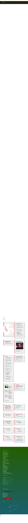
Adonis (8, 169)
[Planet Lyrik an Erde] (20, 416)
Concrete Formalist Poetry (6, 472)
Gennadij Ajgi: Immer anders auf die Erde (11, 42)
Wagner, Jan (12, 14)
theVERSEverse (5, 471)
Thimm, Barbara (17, 137)
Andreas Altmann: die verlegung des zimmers (12, 259)
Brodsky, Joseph (9, 199)
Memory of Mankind (5, 468)
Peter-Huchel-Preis (5, 467)
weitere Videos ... (7, 400)
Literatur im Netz (5, 469)
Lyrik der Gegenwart (5, 456)
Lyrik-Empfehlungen (5, 454)
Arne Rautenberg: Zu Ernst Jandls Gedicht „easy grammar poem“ (20, 327)
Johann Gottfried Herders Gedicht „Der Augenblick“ (7, 484)
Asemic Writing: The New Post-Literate (8, 473)
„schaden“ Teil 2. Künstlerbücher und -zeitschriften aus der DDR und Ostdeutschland (10, 392)
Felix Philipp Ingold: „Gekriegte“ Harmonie (8, 379)
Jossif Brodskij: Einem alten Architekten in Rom (12, 198)
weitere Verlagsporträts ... (8, 409)
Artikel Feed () (7, 415)
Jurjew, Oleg (8, 289)
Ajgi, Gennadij (9, 43)
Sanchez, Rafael (17, 169)
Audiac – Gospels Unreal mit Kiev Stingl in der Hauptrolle (10, 387)
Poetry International (5, 453)
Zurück (5, 319)
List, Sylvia (20, 199)
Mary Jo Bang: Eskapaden (8, 136)
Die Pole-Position (5, 494)
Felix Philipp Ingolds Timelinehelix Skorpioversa (8, 376)
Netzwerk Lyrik (5, 455)
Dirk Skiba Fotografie (5, 462)
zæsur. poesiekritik (5, 459)
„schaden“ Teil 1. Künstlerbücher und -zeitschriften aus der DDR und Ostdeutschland (10, 397)
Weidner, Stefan (21, 169)
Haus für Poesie (5, 451)
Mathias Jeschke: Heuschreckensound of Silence (20, 325)
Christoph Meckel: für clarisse (20, 335)
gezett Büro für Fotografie (6, 463)
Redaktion (5, 14)
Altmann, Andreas (9, 260)
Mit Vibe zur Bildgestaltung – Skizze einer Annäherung (9, 363)
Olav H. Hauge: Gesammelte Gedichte (10, 105)
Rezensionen (8, 14)
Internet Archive (5, 470)
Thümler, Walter (17, 43)
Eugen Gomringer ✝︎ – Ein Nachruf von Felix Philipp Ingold (8, 360)
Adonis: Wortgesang (7, 168)
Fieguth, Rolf (17, 199)
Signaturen (4, 461)
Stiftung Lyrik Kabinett (6, 452)
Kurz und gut (4, 465)
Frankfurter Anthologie (6, 460)
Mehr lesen (4, 17)
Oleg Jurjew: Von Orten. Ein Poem (10, 288)
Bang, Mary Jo (9, 137)
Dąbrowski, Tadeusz (9, 76)
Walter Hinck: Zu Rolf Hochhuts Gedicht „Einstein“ (8, 482)
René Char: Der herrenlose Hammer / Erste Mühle (19, 330)
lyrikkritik (4, 458)
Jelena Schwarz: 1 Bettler (19, 349)
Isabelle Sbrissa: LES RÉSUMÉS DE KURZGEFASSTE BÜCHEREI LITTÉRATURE (20, 333)
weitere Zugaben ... (18, 351)
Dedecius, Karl (13, 199)
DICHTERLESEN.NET (6, 466)
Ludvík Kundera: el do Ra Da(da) (9, 228)
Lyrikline (4, 464)
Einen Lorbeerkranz (6, 493)
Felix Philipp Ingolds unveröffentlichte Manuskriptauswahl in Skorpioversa (8, 373)
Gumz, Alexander (14, 76)
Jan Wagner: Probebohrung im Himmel (11, 13)
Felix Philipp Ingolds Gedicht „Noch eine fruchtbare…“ (9, 358)
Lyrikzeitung (4, 457)
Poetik (10, 169)
